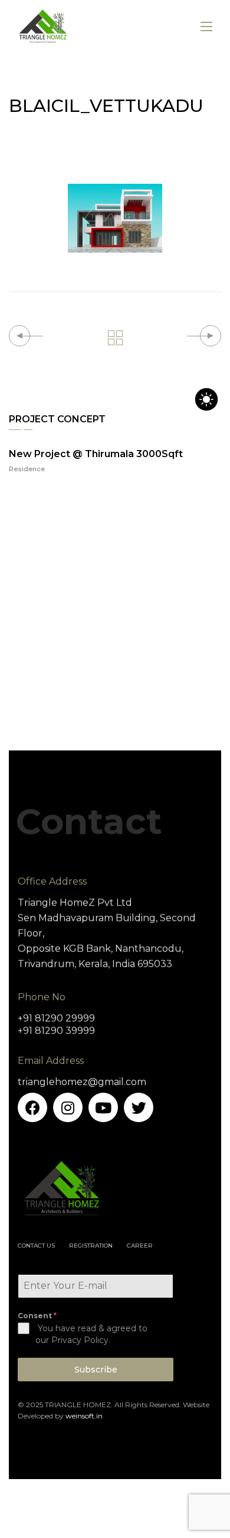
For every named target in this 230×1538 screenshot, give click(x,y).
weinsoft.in (84, 1415)
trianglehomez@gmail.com (82, 1081)
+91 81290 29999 (56, 1018)
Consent (37, 1315)
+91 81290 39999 (56, 1030)
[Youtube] (103, 1107)
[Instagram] (68, 1107)
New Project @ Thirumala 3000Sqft (96, 453)
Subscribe (95, 1369)
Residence (27, 469)
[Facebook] (32, 1107)
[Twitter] (138, 1107)
